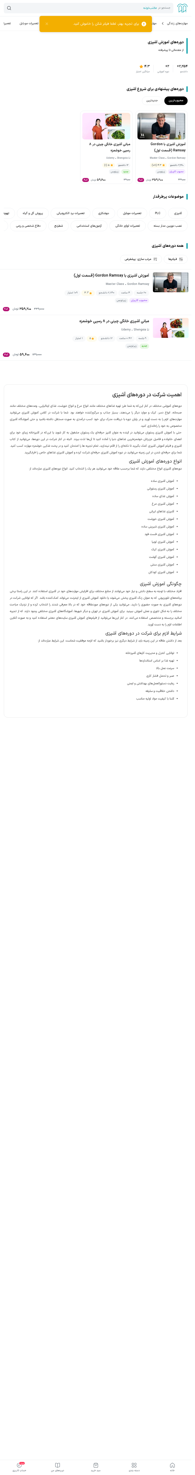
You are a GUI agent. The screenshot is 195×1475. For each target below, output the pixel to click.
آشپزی (178, 213)
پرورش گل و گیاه (33, 213)
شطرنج (58, 226)
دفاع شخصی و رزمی (28, 226)
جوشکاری (103, 213)
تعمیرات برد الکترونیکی (70, 213)
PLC (157, 213)
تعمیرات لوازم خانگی (127, 226)
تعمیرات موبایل (29, 23)
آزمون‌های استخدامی (89, 226)
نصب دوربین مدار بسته (168, 226)
